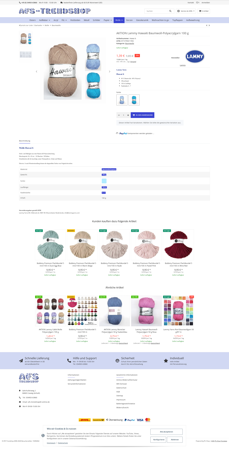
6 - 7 (103, 192)
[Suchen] (170, 11)
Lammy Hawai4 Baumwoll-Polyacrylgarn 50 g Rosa (146, 330)
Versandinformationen (77, 384)
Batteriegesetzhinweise (125, 403)
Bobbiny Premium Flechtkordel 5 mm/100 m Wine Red (178, 264)
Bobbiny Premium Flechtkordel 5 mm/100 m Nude (114, 264)
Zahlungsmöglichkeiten (77, 380)
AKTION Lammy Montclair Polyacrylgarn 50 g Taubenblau (114, 330)
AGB (118, 392)
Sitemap (119, 395)
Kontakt (191, 2)
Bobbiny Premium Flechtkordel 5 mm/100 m (82, 330)
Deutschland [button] (123, 343)
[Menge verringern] (118, 115)
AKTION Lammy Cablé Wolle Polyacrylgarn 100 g (50, 330)
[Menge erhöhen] (128, 115)
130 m (104, 187)
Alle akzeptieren (166, 432)
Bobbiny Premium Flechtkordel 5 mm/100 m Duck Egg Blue (50, 264)
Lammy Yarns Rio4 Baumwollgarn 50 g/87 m (178, 330)
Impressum (51, 443)
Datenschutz (63, 443)
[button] (197, 3)
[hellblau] (104, 181)
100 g (104, 174)
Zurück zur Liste (26, 25)
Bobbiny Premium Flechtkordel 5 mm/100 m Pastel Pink (146, 264)
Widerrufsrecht (122, 407)
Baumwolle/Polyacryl (109, 169)
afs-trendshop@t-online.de (39, 402)
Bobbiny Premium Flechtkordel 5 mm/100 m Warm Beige (82, 264)
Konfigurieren (159, 440)
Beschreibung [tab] (24, 141)
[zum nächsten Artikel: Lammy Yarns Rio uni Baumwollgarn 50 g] (206, 25)
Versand (133, 62)
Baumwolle (129, 43)
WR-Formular (121, 384)
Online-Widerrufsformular (126, 380)
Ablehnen (175, 440)
